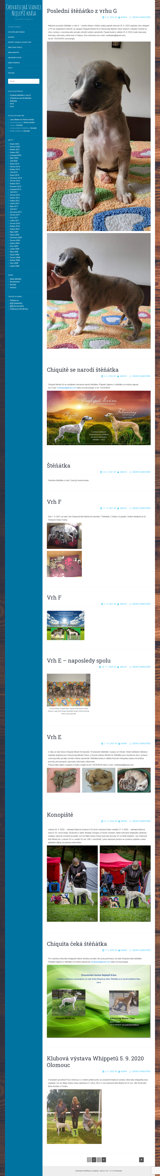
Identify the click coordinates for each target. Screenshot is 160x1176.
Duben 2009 (15, 243)
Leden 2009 (14, 249)
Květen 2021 (15, 150)
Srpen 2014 (14, 175)
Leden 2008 (14, 266)
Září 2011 (14, 209)
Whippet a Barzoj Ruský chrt (19, 42)
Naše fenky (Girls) (15, 47)
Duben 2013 (15, 198)
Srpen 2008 (14, 255)
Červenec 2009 (16, 238)
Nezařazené (15, 282)
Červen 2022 (15, 147)
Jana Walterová (16, 120)
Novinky (11, 37)
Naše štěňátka (14, 63)
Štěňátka (13, 101)
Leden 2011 (14, 221)
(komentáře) (17, 306)
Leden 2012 (14, 203)
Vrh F (12, 104)
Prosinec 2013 (15, 186)
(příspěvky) (16, 303)
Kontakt (11, 73)
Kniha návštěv (13, 52)
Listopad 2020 (15, 155)
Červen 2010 (15, 223)
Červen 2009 (15, 240)
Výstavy (13, 287)
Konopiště (60, 814)
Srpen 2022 (14, 144)
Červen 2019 (15, 167)
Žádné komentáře (141, 17)
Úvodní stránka (14, 27)
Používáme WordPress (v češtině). (87, 1171)
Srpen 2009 (14, 235)
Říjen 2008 (14, 252)
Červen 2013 (15, 195)
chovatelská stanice (16, 32)
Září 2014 (14, 172)
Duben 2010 (15, 229)
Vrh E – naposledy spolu (79, 660)
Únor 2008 (14, 263)
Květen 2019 (15, 169)
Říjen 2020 (14, 158)
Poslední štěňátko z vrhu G (20, 95)
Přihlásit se (14, 300)
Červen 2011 (15, 215)
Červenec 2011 (16, 212)
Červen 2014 (15, 181)
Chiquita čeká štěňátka (77, 943)
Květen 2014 (15, 184)
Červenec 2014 (16, 178)
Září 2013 (14, 192)
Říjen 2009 (14, 232)
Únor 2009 (14, 246)
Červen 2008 (15, 258)
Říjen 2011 (14, 206)
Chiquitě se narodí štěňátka (20, 98)
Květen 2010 (15, 226)
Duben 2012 (15, 201)
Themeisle (118, 1171)
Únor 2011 (14, 218)
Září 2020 (14, 161)
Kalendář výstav (14, 58)
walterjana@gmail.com (66, 388)
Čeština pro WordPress (19, 309)
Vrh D (10, 68)
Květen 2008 (15, 260)
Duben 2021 (15, 152)
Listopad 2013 (15, 189)
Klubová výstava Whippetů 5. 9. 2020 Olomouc (95, 1062)
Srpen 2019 (14, 164)
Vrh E (54, 737)
